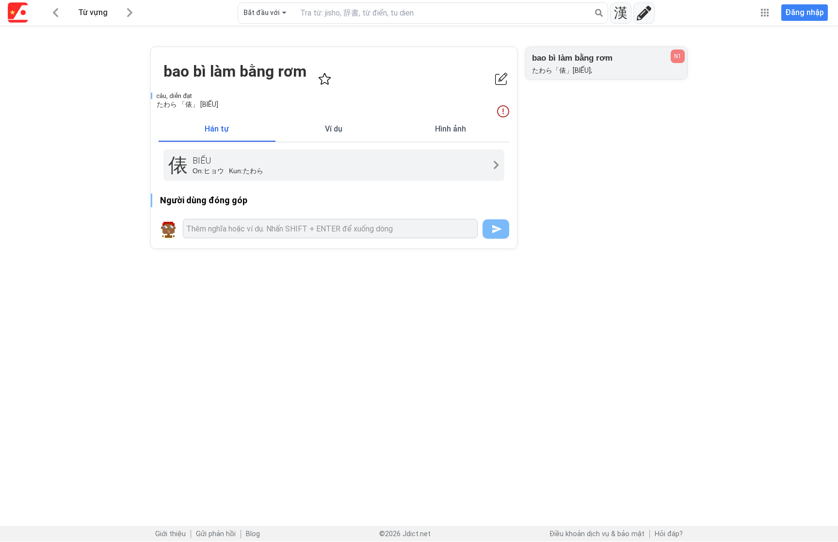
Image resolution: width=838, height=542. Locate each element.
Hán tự (217, 128)
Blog (253, 534)
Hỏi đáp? (669, 534)
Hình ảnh (450, 128)
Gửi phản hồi (216, 534)
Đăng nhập (804, 12)
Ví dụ (333, 128)
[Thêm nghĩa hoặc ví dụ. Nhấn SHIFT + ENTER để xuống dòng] (330, 228)
